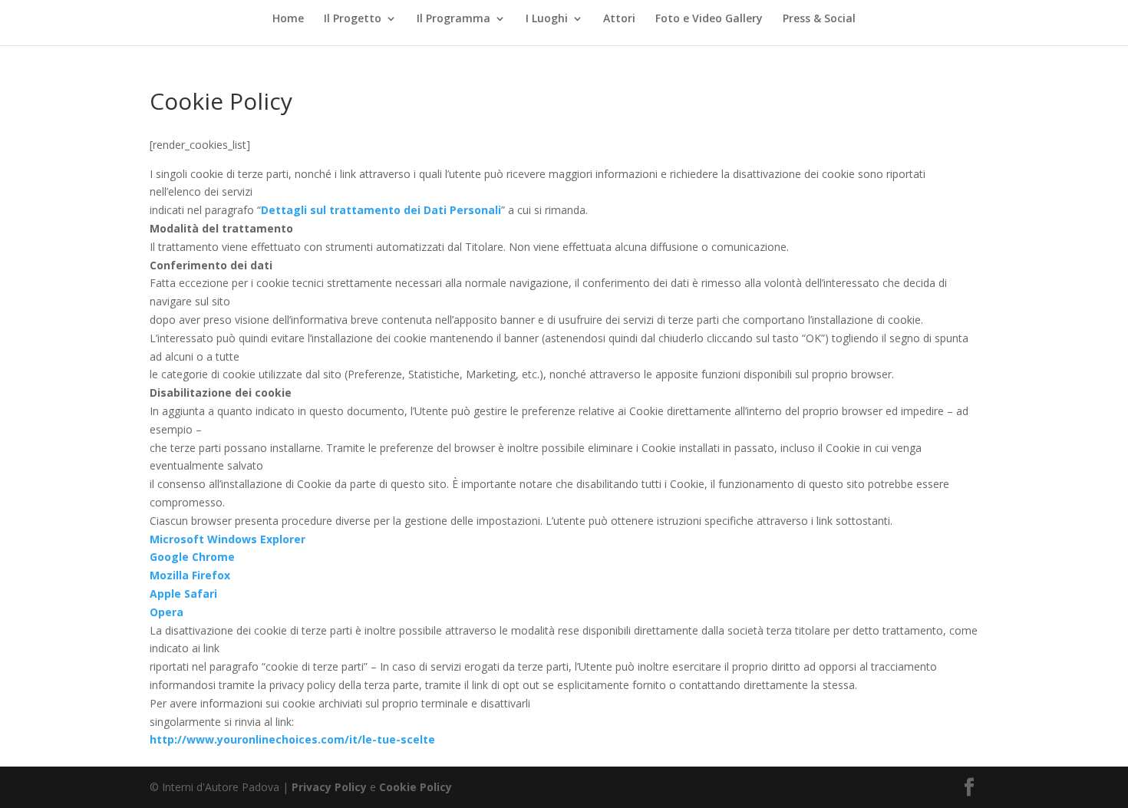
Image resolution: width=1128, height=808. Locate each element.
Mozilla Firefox (191, 575)
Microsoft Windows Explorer (227, 539)
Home (288, 19)
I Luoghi (547, 19)
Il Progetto (352, 19)
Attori (619, 19)
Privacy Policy (329, 787)
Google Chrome (194, 556)
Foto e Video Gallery (709, 19)
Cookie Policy (415, 787)
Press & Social (819, 19)
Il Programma (453, 19)
